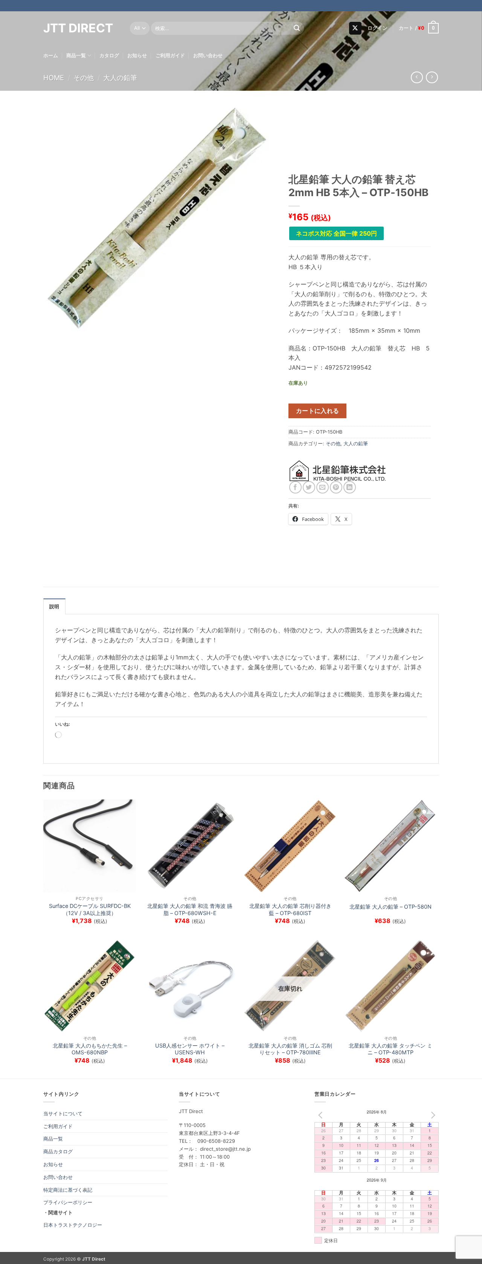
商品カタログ (58, 1151)
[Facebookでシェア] (295, 487)
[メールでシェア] (322, 487)
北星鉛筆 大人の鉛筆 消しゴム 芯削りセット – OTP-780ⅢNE (290, 1049)
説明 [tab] (54, 606)
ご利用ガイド (170, 55)
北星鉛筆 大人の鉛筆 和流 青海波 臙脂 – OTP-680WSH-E (189, 909)
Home (53, 77)
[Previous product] (432, 77)
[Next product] (417, 77)
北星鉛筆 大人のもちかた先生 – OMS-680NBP (90, 1049)
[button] (377, 28)
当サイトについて (62, 1113)
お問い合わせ (208, 55)
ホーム (50, 55)
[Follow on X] (355, 28)
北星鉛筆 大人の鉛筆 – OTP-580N (390, 906)
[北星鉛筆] (338, 470)
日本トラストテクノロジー (72, 1225)
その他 (83, 77)
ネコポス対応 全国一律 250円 (336, 233)
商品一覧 (76, 55)
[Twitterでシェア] (309, 487)
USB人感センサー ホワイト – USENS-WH (189, 1049)
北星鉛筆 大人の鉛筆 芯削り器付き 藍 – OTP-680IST (290, 909)
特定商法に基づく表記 (67, 1190)
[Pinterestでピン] (336, 487)
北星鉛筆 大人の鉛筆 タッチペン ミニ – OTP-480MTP (390, 1049)
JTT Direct (78, 28)
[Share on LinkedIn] (349, 487)
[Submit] (296, 28)
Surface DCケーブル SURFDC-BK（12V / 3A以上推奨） (90, 909)
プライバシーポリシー (67, 1202)
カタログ (109, 55)
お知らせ (137, 55)
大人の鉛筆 (120, 77)
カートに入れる (317, 410)
